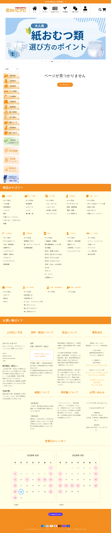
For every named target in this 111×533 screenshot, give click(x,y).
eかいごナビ (103, 365)
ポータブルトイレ (72, 204)
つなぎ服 (6, 204)
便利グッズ (71, 244)
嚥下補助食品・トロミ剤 (53, 244)
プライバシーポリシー (59, 529)
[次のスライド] (64, 61)
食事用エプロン (29, 241)
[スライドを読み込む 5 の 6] (57, 61)
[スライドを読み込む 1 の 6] (46, 61)
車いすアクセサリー (30, 308)
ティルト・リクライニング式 (33, 302)
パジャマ (6, 210)
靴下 (4, 214)
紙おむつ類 (91, 207)
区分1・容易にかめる (52, 251)
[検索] (17, 69)
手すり (5, 302)
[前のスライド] (42, 61)
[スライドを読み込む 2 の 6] (49, 61)
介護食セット (49, 277)
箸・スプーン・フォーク (32, 244)
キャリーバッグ (51, 214)
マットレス (91, 248)
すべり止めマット (9, 241)
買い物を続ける (65, 84)
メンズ (27, 210)
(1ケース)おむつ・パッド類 (96, 204)
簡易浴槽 (6, 264)
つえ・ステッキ (51, 204)
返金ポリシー (49, 529)
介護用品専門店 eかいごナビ (36, 529)
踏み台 (5, 298)
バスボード (7, 258)
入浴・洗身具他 (8, 244)
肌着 (4, 223)
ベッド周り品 (92, 251)
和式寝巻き (7, 207)
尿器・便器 (70, 210)
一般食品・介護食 (51, 241)
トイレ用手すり (71, 214)
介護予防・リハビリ (74, 248)
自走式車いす (28, 295)
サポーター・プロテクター (12, 220)
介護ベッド (91, 244)
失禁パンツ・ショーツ (94, 214)
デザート (48, 271)
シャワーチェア (8, 251)
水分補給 (48, 248)
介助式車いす (28, 298)
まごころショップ (92, 365)
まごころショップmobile (97, 375)
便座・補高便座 (71, 207)
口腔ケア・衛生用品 (74, 241)
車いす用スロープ (30, 311)
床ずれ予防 (91, 254)
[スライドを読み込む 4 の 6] (54, 61)
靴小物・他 (29, 214)
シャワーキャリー (9, 261)
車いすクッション (30, 305)
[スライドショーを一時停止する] (69, 61)
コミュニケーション (74, 251)
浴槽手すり (7, 248)
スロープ (6, 295)
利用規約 (69, 529)
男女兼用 (28, 204)
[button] (45, 9)
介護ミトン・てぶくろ (10, 217)
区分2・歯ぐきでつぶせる (53, 254)
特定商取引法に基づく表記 (79, 529)
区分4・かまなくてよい (52, 261)
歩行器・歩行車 (51, 210)
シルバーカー (50, 207)
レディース (29, 207)
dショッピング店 (96, 384)
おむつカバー (91, 210)
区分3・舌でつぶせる (52, 258)
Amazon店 (96, 382)
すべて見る (7, 200)
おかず (47, 267)
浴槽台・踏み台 (8, 254)
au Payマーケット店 (96, 380)
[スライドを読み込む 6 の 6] (60, 61)
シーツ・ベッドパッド (95, 241)
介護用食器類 (28, 248)
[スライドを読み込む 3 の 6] (52, 61)
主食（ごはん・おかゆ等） (53, 264)
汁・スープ (48, 274)
